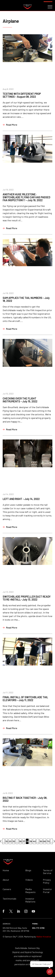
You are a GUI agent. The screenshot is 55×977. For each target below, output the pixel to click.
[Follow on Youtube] (33, 911)
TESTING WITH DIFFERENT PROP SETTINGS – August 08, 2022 (22, 95)
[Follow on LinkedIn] (18, 911)
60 (44, 841)
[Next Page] (54, 841)
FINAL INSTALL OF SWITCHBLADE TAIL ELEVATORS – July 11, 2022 (25, 699)
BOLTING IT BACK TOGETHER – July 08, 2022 (25, 799)
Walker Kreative (43, 936)
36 (20, 841)
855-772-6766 (38, 928)
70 (48, 841)
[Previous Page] (0, 841)
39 (31, 841)
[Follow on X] (11, 911)
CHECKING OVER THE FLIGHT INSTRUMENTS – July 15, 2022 (20, 400)
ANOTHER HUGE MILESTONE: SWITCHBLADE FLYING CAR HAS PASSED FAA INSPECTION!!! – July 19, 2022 (26, 197)
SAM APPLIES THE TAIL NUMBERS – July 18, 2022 (26, 299)
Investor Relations (30, 900)
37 (24, 841)
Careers (7, 889)
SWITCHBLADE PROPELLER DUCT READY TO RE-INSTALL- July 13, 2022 (27, 598)
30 (13, 841)
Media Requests (30, 891)
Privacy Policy (47, 881)
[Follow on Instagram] (26, 911)
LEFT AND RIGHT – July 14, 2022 (21, 498)
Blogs (28, 870)
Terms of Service (47, 872)
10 (6, 841)
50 (41, 841)
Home (6, 870)
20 (10, 841)
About (6, 879)
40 (34, 841)
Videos (29, 879)
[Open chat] (49, 971)
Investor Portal (47, 891)
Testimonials (9, 898)
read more (11, 124)
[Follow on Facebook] (3, 911)
